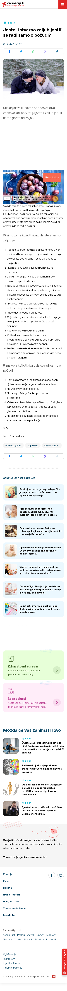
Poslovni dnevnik (25, 935)
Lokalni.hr (51, 935)
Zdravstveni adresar (14, 908)
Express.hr (51, 939)
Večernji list (9, 935)
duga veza (33, 445)
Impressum (9, 958)
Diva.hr (40, 935)
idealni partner (51, 445)
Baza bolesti (10, 915)
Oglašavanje (9, 954)
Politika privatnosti (12, 967)
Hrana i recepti (11, 894)
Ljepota (7, 887)
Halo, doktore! (11, 901)
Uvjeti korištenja (11, 963)
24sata (17, 939)
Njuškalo (7, 939)
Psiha (6, 881)
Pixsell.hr (39, 939)
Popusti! (28, 939)
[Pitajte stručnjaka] (64, 962)
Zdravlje (7, 874)
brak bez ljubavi (13, 445)
